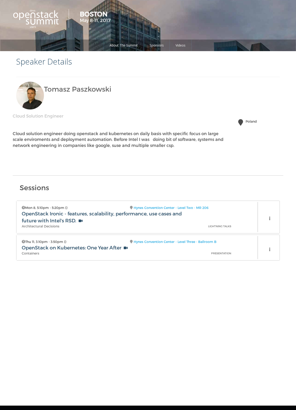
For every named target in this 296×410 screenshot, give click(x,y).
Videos (180, 45)
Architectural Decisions (40, 226)
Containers (30, 253)
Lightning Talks (219, 226)
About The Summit (124, 45)
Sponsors (157, 45)
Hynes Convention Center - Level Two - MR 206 (171, 208)
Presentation (221, 253)
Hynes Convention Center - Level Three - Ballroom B (175, 242)
